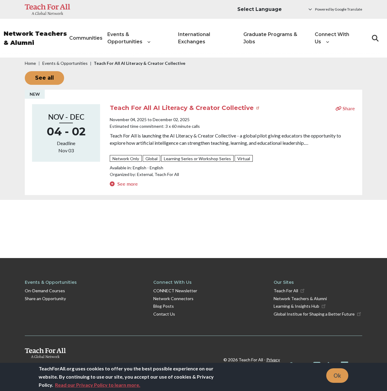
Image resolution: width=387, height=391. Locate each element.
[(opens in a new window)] (47, 9)
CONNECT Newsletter (175, 290)
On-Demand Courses (45, 290)
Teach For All (286, 290)
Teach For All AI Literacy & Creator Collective (182, 107)
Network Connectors (173, 298)
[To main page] (120, 353)
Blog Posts (163, 306)
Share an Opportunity (45, 298)
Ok (337, 375)
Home (30, 63)
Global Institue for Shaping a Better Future (314, 313)
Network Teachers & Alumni (35, 38)
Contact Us (164, 313)
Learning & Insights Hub (296, 306)
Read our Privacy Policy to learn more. (97, 385)
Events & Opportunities (65, 63)
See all (44, 78)
